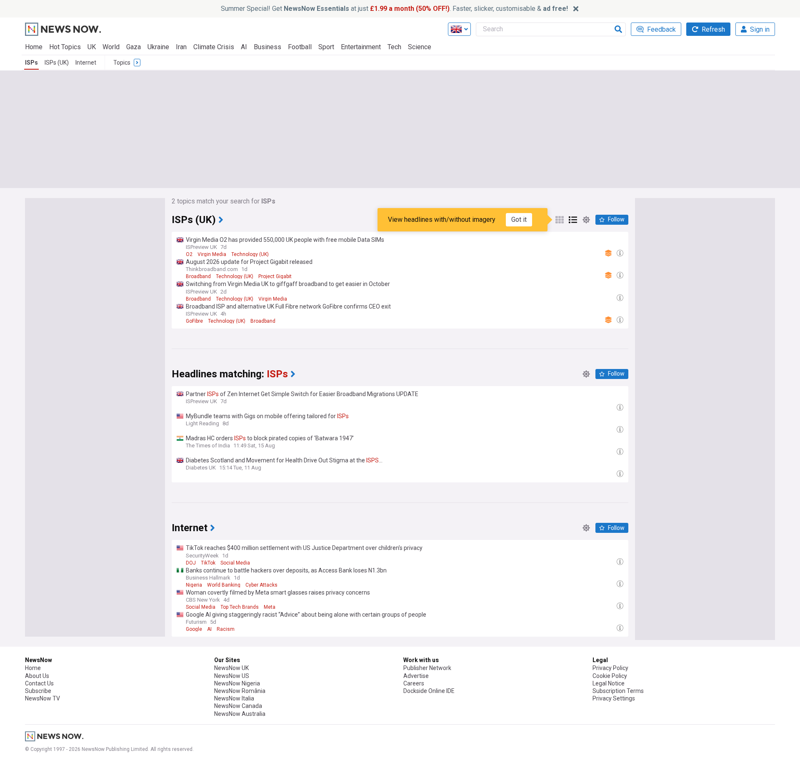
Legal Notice (608, 683)
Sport (326, 47)
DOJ (191, 562)
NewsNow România (239, 691)
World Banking (223, 584)
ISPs (31, 62)
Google (194, 629)
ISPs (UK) (57, 62)
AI (244, 47)
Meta (269, 607)
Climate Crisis (213, 47)
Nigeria (194, 584)
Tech (394, 47)
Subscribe (38, 691)
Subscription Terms (618, 691)
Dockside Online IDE (429, 691)
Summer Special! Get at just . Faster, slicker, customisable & (394, 9)
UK (92, 47)
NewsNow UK (231, 668)
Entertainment (361, 47)
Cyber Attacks (261, 584)
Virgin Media (212, 254)
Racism (226, 629)
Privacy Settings (613, 698)
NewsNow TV (42, 698)
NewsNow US (231, 676)
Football (300, 47)
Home (33, 47)
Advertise (416, 676)
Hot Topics (65, 47)
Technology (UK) (250, 254)
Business (267, 47)
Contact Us (39, 683)
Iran (181, 47)
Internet (85, 62)
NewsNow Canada (238, 706)
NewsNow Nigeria (237, 683)
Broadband (198, 276)
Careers (413, 683)
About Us (37, 676)
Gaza (133, 47)
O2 (189, 254)
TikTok (208, 562)
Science (419, 47)
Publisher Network (427, 668)
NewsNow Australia (239, 713)
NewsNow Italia (234, 698)
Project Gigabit (275, 276)
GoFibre (194, 321)
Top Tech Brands (239, 607)
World (111, 47)
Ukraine (158, 47)
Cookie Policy (609, 676)
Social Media (235, 562)
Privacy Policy (610, 668)
